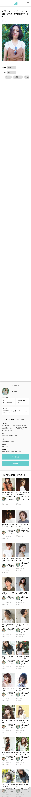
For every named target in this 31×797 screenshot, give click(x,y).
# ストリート (11, 72)
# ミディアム (11, 67)
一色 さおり (14, 392)
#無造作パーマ (17, 77)
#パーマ (8, 77)
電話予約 (15, 464)
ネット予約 (15, 457)
